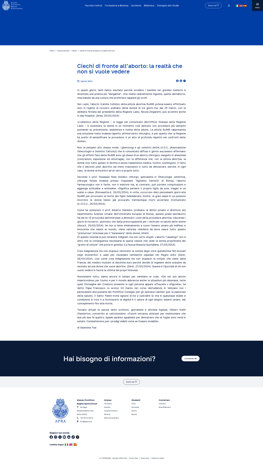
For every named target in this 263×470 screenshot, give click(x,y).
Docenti (107, 407)
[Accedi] (228, 6)
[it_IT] (237, 6)
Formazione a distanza (116, 5)
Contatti (162, 404)
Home (52, 51)
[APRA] (33, 5)
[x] (184, 81)
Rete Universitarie (111, 418)
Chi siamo (108, 404)
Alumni (134, 414)
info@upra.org (86, 421)
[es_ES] (245, 6)
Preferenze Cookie (158, 458)
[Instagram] (55, 437)
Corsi (133, 404)
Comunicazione (63, 51)
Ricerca (107, 414)
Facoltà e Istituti (93, 5)
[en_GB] (241, 6)
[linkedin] (181, 81)
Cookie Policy (145, 458)
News (74, 51)
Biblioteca (149, 5)
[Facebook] (51, 437)
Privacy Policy (133, 458)
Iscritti (134, 411)
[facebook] (177, 81)
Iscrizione (136, 5)
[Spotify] (77, 437)
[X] (60, 437)
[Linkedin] (68, 437)
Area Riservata (165, 407)
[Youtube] (64, 437)
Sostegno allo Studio (168, 5)
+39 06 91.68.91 (86, 418)
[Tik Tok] (73, 437)
